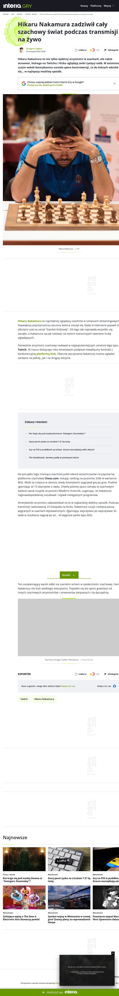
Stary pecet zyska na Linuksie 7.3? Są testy (49, 441)
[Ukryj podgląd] (113, 953)
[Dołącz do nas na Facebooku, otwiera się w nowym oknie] (114, 686)
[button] (84, 5)
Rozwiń (66, 575)
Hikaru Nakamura (44, 699)
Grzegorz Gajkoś (34, 48)
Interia (6, 14)
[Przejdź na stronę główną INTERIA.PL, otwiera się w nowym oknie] (12, 5)
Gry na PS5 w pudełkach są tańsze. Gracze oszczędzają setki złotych (61, 449)
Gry (12, 14)
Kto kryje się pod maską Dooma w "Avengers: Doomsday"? (57, 433)
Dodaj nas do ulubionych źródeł (55, 85)
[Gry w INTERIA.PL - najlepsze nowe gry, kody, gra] (27, 5)
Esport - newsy (31, 14)
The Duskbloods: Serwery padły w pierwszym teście (54, 457)
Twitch (24, 699)
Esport (19, 14)
